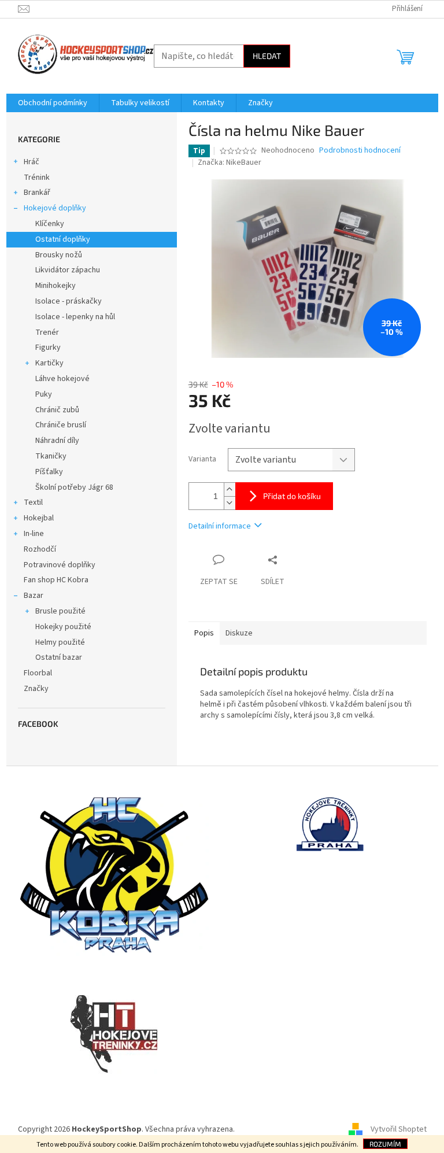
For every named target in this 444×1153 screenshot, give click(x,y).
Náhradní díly (57, 440)
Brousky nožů (58, 255)
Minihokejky (55, 285)
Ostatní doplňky (62, 239)
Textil (33, 502)
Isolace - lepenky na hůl (75, 317)
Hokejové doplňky (55, 208)
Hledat (267, 56)
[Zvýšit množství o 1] (229, 489)
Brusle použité (60, 611)
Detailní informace (219, 526)
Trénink (37, 177)
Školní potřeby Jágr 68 (74, 487)
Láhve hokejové (62, 379)
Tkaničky (50, 456)
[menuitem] (52, 103)
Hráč (31, 162)
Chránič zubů (57, 410)
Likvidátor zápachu (67, 270)
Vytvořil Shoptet (399, 1129)
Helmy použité (60, 642)
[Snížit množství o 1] (229, 502)
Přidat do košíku (292, 496)
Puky (43, 394)
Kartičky (49, 363)
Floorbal (38, 673)
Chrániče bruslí (60, 425)
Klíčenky (49, 224)
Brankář (37, 192)
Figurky (48, 347)
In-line (34, 533)
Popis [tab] (204, 633)
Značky (36, 688)
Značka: (229, 162)
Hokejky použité (63, 627)
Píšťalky (49, 472)
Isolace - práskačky (68, 301)
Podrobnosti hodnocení (360, 150)
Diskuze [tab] (239, 633)
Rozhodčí (40, 549)
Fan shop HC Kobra (56, 580)
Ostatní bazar (58, 657)
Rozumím (385, 1144)
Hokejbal (39, 518)
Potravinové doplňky (59, 565)
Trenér (47, 332)
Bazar (33, 595)
